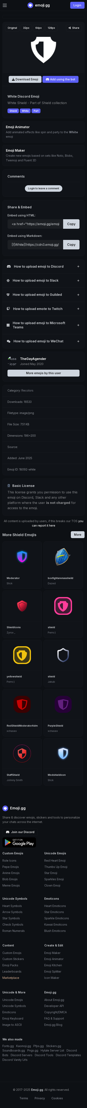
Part (36, 110)
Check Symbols (12, 924)
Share (75, 27)
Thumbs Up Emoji (55, 867)
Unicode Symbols (14, 1006)
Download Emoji (26, 79)
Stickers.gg (53, 1046)
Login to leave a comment (43, 188)
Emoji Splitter (52, 971)
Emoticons (9, 1012)
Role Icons (9, 860)
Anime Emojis (11, 873)
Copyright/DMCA (55, 1012)
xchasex (12, 730)
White (25, 110)
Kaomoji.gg (23, 1046)
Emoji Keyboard (12, 1018)
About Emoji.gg (54, 1000)
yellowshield (14, 676)
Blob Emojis (10, 879)
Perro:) (52, 632)
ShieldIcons (14, 627)
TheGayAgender (33, 359)
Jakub (51, 681)
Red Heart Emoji (55, 860)
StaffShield (13, 774)
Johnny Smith (15, 780)
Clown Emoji (52, 885)
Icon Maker (51, 977)
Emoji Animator (54, 959)
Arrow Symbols (12, 912)
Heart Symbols (12, 906)
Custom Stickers (13, 959)
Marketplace (10, 977)
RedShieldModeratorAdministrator (27, 725)
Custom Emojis (11, 953)
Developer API (54, 1006)
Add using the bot (62, 79)
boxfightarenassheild (60, 578)
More (77, 534)
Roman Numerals (13, 930)
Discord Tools (44, 1055)
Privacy (40, 1098)
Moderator (13, 578)
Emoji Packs (10, 965)
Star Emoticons (54, 912)
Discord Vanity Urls (15, 1059)
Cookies (57, 1098)
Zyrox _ (11, 632)
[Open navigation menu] (5, 5)
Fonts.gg (8, 1046)
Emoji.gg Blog (53, 1024)
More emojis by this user (43, 373)
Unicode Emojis (12, 1000)
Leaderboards (11, 971)
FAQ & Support (54, 1018)
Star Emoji (50, 873)
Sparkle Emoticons (56, 918)
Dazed (52, 583)
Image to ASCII (12, 1024)
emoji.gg (42, 5)
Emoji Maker (52, 953)
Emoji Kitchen (53, 965)
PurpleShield (55, 725)
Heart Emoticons (55, 906)
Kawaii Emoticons (55, 924)
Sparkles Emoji (54, 879)
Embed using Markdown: (24, 235)
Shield (13, 110)
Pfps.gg (38, 1046)
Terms (23, 1098)
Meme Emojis (11, 885)
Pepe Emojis (10, 867)
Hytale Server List (52, 1050)
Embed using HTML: (21, 215)
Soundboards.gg (13, 1050)
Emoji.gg (17, 808)
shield (51, 627)
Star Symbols (11, 918)
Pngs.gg (32, 1050)
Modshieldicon (57, 774)
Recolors (27, 390)
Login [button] (77, 5)
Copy (71, 224)
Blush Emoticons (55, 930)
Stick (10, 583)
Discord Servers (21, 1055)
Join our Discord (22, 832)
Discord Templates (68, 1055)
